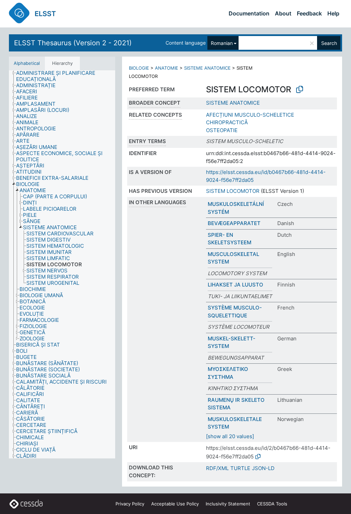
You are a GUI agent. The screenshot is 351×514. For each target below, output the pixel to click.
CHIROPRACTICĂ (227, 122)
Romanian (222, 43)
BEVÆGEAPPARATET (234, 223)
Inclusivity (228, 503)
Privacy (130, 503)
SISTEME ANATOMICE (207, 68)
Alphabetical (27, 63)
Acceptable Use (175, 503)
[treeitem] (68, 76)
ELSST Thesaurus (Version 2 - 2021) (73, 43)
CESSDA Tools (272, 503)
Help (333, 13)
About (283, 13)
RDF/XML (217, 468)
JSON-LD (263, 468)
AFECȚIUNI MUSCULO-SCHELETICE (250, 115)
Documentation (249, 13)
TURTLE (240, 468)
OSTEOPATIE (222, 130)
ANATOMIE (166, 68)
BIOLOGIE (139, 68)
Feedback (309, 13)
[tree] (62, 264)
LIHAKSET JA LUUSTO (235, 284)
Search (329, 43)
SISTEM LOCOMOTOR (232, 191)
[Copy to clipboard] (299, 89)
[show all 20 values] (230, 436)
